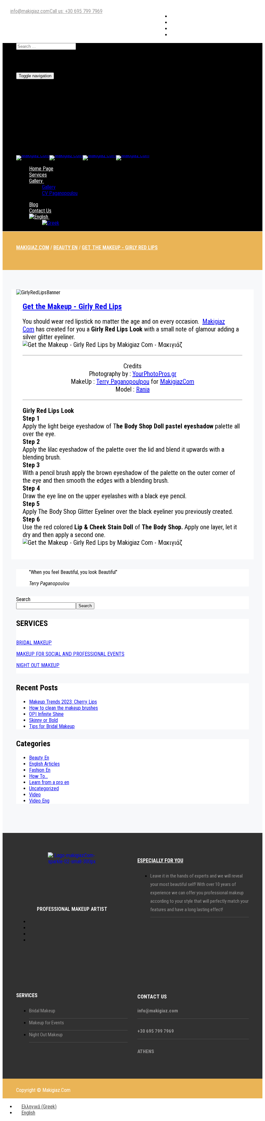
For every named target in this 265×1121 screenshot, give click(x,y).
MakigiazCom (177, 381)
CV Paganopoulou (60, 193)
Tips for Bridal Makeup (52, 726)
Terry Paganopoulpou (122, 381)
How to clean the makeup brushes (63, 708)
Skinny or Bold (43, 720)
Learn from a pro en (49, 782)
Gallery (36, 181)
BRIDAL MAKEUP (34, 643)
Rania (143, 389)
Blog (33, 204)
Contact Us (40, 211)
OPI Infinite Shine (46, 714)
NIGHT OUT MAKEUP (37, 665)
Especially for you (160, 860)
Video (35, 795)
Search (23, 599)
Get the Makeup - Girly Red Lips (72, 306)
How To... (38, 776)
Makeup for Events (46, 1023)
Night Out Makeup (46, 1035)
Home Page (41, 169)
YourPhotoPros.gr (154, 374)
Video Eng (39, 801)
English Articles (44, 764)
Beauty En (39, 758)
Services (38, 175)
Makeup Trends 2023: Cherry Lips (63, 702)
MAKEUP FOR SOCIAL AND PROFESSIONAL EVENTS (70, 654)
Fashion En (39, 770)
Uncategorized (44, 788)
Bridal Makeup (42, 1011)
